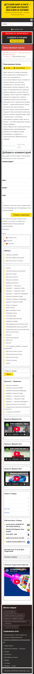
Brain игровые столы (13, 310)
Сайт (4, 195)
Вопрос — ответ (10, 666)
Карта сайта (9, 646)
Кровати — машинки (13, 286)
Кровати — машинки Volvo (15, 291)
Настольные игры (12, 332)
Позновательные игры (14, 354)
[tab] (31, 20)
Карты (8, 363)
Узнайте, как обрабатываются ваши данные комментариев (13, 223)
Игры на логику (11, 360)
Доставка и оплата (11, 657)
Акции (8, 268)
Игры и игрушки (11, 305)
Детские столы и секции (14, 261)
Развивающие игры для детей (16, 327)
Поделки (7, 56)
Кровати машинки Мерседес (16, 299)
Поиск (9, 374)
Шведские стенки (12, 283)
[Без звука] (24, 434)
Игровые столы (11, 313)
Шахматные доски (12, 338)
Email (4, 188)
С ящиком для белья (13, 412)
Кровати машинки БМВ (14, 302)
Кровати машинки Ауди (14, 296)
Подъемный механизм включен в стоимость (15, 622)
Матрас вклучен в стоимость (16, 404)
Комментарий (8, 161)
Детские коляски (12, 277)
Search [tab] (31, 23)
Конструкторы (11, 316)
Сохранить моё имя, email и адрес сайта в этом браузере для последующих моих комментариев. (16, 208)
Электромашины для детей (15, 271)
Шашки (8, 343)
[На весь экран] (27, 434)
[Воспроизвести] (6, 434)
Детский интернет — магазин (15, 648)
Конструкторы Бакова (14, 318)
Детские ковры (11, 274)
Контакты (8, 654)
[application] (17, 429)
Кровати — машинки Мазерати (17, 293)
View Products (17, 41)
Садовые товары (12, 321)
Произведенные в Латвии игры (17, 324)
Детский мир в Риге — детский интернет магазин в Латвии (17, 7)
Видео (7, 660)
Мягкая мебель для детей (15, 258)
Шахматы (9, 340)
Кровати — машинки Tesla (15, 288)
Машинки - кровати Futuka (13, 618)
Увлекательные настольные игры (17, 329)
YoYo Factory (10, 307)
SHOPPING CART (18, 29)
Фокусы (9, 335)
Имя (4, 180)
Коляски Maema (9, 612)
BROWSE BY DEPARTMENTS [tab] (17, 33)
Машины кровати (12, 255)
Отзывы (7, 663)
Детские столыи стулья (14, 351)
